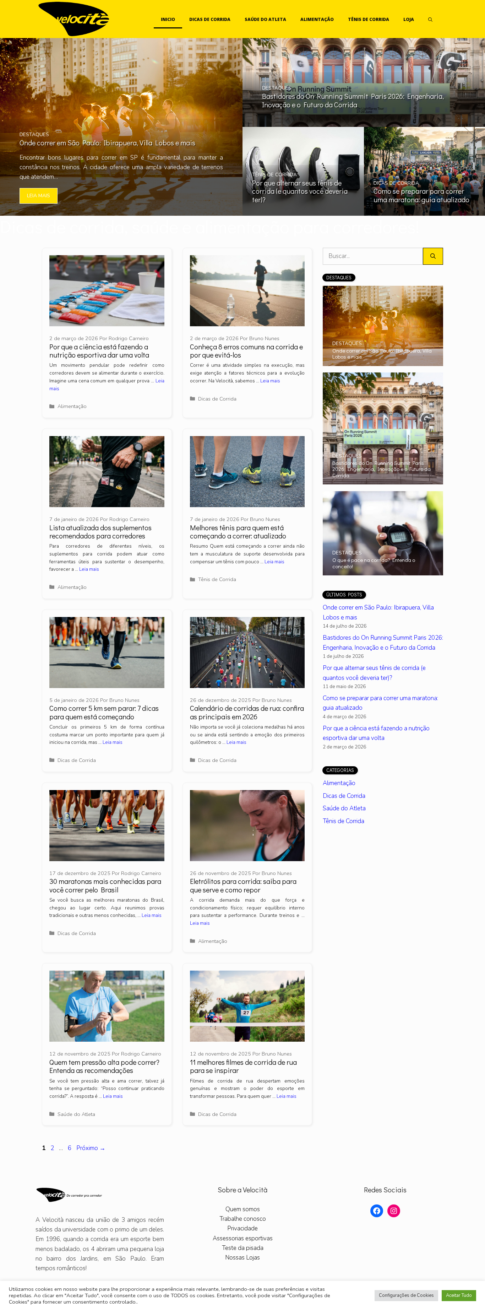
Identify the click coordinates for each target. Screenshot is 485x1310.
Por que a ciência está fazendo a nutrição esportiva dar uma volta (99, 350)
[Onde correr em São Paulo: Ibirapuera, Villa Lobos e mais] (121, 211)
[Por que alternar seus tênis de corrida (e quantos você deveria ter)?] (303, 211)
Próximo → (90, 1148)
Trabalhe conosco (242, 1219)
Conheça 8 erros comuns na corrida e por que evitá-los (246, 350)
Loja (408, 19)
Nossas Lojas (242, 1257)
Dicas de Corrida (209, 19)
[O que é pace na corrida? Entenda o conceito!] (383, 571)
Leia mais (270, 380)
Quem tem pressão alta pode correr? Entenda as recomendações (104, 1066)
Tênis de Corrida (368, 19)
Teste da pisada (242, 1248)
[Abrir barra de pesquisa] (430, 19)
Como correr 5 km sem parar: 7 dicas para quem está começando (104, 712)
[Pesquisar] (433, 256)
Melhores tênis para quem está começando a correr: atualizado (238, 531)
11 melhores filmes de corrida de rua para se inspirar (243, 1066)
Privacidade (242, 1228)
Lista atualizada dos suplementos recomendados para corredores (100, 531)
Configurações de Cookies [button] (406, 1295)
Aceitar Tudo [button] (459, 1295)
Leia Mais (38, 195)
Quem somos (242, 1209)
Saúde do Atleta (265, 19)
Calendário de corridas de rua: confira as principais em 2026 (247, 712)
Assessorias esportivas (243, 1238)
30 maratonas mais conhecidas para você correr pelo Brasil (105, 885)
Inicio (168, 19)
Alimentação (317, 19)
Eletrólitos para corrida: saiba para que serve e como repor (243, 885)
